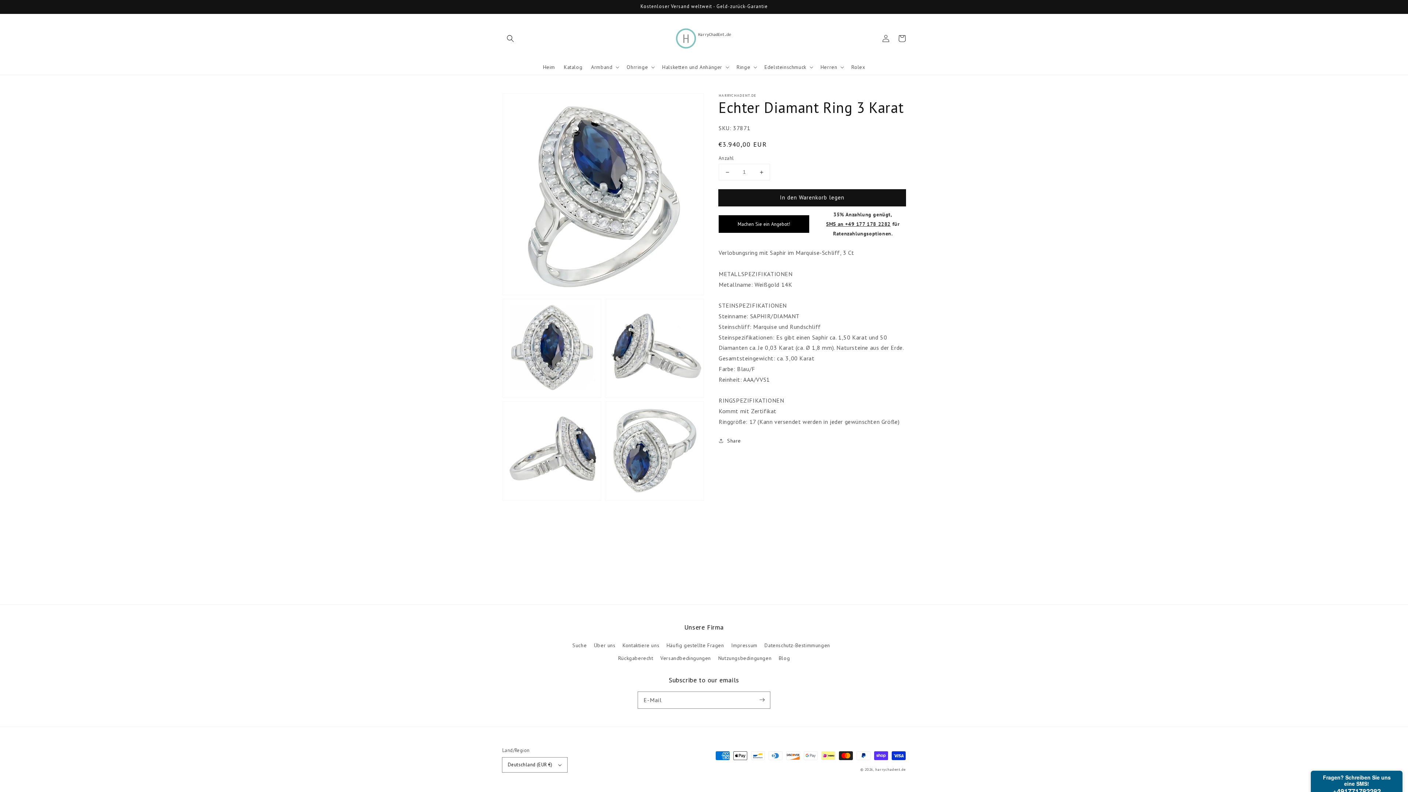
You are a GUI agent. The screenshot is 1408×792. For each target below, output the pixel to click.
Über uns (605, 645)
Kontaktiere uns (641, 645)
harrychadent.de (890, 769)
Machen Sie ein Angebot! (764, 224)
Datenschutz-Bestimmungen (797, 645)
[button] (510, 38)
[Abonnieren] (762, 700)
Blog (784, 658)
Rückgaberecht (635, 658)
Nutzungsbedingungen (744, 658)
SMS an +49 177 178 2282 (858, 223)
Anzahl (726, 158)
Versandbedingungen (685, 658)
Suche (579, 645)
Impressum (744, 645)
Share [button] (734, 440)
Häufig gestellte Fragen (695, 645)
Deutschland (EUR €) (530, 765)
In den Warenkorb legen (812, 197)
